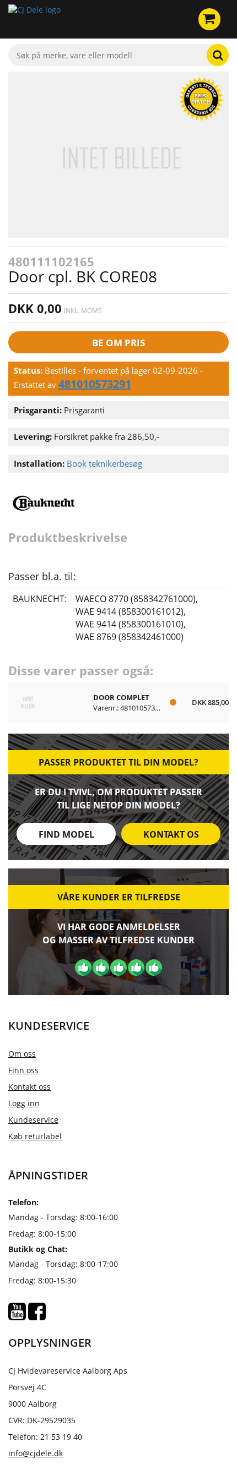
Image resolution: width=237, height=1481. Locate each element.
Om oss (22, 1053)
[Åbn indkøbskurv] (209, 19)
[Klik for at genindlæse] (34, 19)
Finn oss (23, 1070)
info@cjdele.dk (35, 1453)
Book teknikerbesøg (104, 463)
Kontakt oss (29, 1086)
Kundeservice (33, 1119)
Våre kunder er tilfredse (118, 897)
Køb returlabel (35, 1136)
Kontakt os (171, 834)
